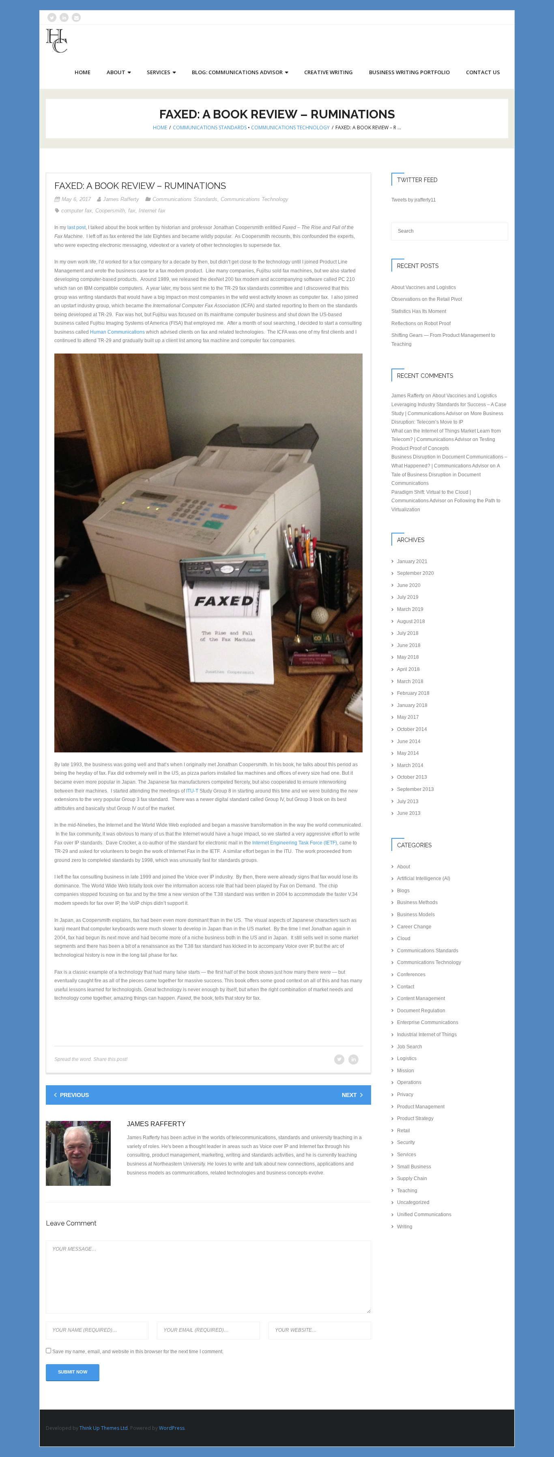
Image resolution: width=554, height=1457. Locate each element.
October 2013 (412, 777)
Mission (405, 1070)
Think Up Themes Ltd (103, 1428)
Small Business (414, 1167)
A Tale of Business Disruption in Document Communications (445, 474)
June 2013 (409, 813)
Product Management (420, 1107)
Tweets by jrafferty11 (413, 200)
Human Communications (117, 332)
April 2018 (408, 669)
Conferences (411, 974)
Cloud (403, 938)
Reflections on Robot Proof (421, 323)
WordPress (172, 1428)
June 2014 (409, 741)
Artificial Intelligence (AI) (423, 878)
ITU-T (192, 791)
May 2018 (408, 657)
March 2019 (410, 609)
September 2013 (415, 789)
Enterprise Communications (427, 1022)
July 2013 (408, 801)
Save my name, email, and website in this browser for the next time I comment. (137, 1351)
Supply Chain (412, 1178)
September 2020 (415, 573)
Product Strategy (415, 1118)
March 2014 (410, 765)
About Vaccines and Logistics (423, 287)
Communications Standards (210, 127)
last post (76, 227)
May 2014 (408, 753)
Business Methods (417, 902)
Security (406, 1142)
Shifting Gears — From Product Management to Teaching (443, 339)
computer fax (76, 211)
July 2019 (408, 597)
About (403, 867)
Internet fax (152, 211)
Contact (405, 987)
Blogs (403, 890)
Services (406, 1154)
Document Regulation (421, 1010)
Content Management (421, 998)
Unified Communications (424, 1214)
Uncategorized (413, 1202)
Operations (409, 1082)
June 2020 (409, 585)
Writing (404, 1227)
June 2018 (409, 645)
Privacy (405, 1094)
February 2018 (413, 693)
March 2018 (410, 681)
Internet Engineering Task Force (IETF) (294, 843)
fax (131, 211)
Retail (403, 1130)
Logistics (407, 1058)
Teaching (407, 1190)
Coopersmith (110, 211)
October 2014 (412, 729)
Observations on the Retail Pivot (426, 299)
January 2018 (412, 705)
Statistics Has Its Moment (418, 311)
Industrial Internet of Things (427, 1034)
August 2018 (411, 621)
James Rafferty (121, 199)
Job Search (409, 1047)
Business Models (416, 914)
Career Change (414, 927)
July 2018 (408, 633)
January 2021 (412, 561)
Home (160, 127)
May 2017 (408, 717)
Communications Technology (290, 127)
